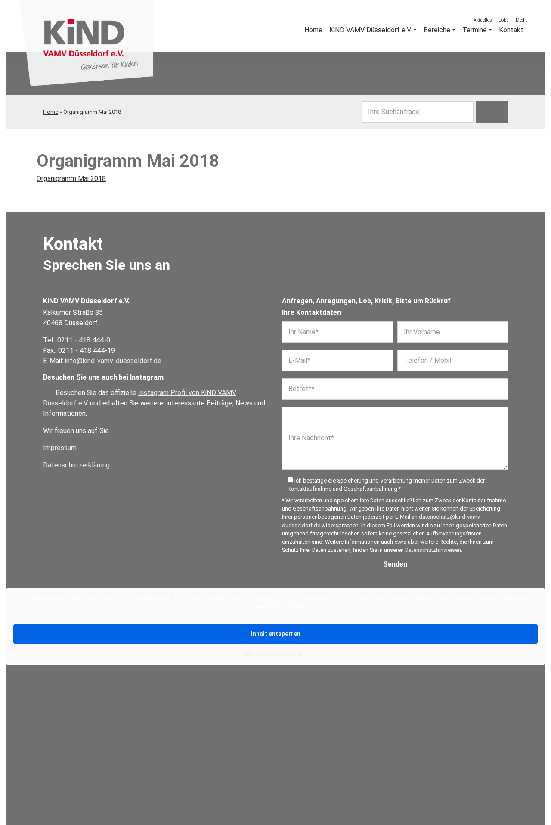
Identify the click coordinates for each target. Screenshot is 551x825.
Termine (474, 30)
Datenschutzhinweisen (433, 550)
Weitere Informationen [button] (276, 654)
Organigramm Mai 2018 (71, 178)
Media (522, 20)
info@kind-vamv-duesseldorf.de (113, 361)
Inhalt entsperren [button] (275, 633)
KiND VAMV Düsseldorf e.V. (370, 30)
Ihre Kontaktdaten (311, 312)
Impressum (60, 448)
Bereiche (437, 30)
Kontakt (511, 30)
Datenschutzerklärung (76, 465)
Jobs (504, 20)
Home (50, 112)
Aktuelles (483, 20)
